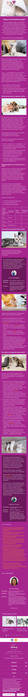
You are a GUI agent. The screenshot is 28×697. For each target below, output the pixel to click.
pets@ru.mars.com (14, 656)
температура (6, 323)
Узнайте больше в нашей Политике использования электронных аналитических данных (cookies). (11, 690)
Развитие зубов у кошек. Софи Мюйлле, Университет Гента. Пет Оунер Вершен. (12, 545)
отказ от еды (17, 325)
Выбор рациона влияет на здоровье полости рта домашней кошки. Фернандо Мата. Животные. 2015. (14, 560)
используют (9, 476)
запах (15, 331)
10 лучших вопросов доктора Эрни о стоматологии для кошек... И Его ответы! (13, 564)
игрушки (16, 390)
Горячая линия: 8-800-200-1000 (14, 651)
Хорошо (20, 694)
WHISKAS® (9, 414)
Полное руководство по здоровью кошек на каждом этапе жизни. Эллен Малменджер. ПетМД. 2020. (13, 529)
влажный (11, 423)
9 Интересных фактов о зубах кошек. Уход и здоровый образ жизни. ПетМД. (13, 533)
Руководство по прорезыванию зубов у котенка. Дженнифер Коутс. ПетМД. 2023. (14, 567)
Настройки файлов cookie (8, 694)
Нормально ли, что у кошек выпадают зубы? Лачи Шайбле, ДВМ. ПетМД (13, 536)
